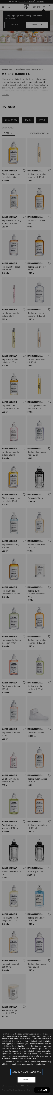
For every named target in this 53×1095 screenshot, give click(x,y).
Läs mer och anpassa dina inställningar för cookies (18, 1086)
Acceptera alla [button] (26, 1079)
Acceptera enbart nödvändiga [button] (27, 1072)
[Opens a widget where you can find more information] (42, 1090)
